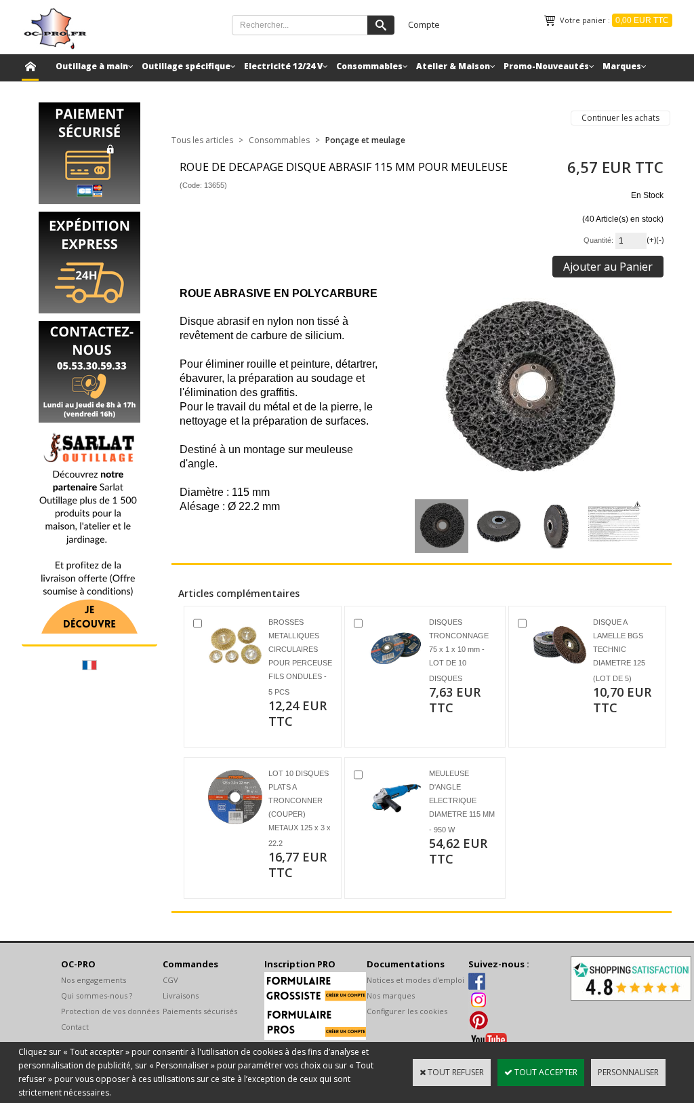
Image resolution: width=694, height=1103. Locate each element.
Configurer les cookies (407, 1011)
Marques (622, 66)
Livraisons (181, 995)
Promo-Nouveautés (546, 66)
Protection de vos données (110, 1011)
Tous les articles (202, 140)
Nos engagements (93, 980)
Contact (75, 1027)
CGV (170, 980)
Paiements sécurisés (200, 1011)
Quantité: (599, 240)
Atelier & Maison (453, 66)
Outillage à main (92, 66)
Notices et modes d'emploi (415, 980)
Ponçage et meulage (365, 140)
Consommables (369, 66)
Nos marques (391, 995)
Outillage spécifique (186, 66)
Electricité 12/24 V (283, 66)
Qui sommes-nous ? (96, 995)
